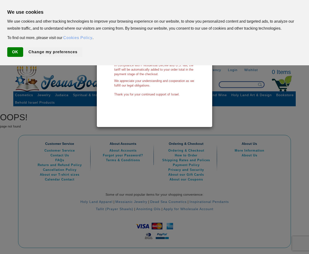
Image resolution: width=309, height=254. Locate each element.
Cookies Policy (77, 38)
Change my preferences (52, 52)
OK (15, 52)
